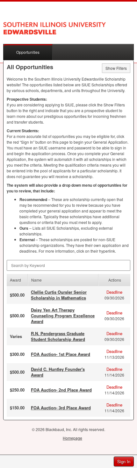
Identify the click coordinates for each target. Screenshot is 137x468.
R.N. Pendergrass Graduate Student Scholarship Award (58, 336)
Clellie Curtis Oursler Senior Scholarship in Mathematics (59, 295)
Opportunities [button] (28, 52)
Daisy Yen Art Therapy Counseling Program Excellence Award (63, 315)
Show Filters (116, 68)
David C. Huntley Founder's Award (58, 372)
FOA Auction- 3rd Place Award (61, 408)
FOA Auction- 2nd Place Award (61, 390)
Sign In (123, 461)
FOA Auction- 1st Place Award (60, 354)
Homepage (72, 438)
